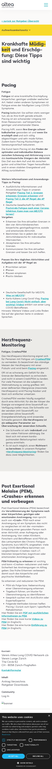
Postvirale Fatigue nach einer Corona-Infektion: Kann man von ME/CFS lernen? (27, 211)
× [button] (49, 716)
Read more (6, 734)
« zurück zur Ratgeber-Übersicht (20, 21)
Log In (5, 696)
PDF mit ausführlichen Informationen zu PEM (25, 614)
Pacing (32, 368)
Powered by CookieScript (26, 766)
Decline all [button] (38, 756)
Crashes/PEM (42, 359)
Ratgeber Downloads (15, 684)
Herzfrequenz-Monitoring (21, 451)
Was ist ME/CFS (15, 295)
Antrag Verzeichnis (13, 681)
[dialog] (26, 741)
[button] (26, 763)
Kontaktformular (11, 670)
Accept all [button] (13, 756)
